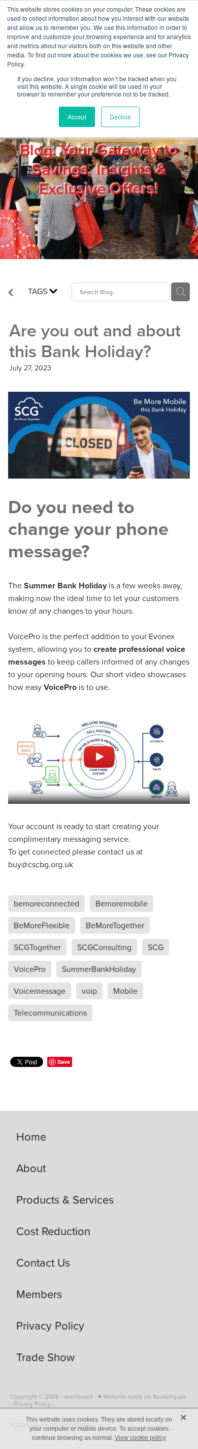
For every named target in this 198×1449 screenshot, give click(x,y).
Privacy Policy (32, 1403)
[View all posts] (10, 293)
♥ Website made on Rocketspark (142, 1396)
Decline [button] (120, 116)
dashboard (78, 1396)
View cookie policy (140, 1437)
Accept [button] (77, 116)
